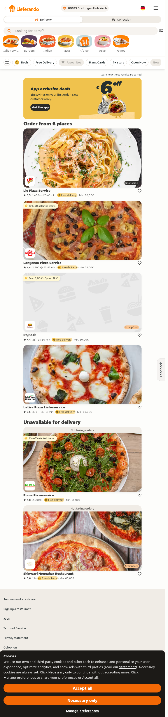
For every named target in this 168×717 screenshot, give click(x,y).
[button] (21, 8)
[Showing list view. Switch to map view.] (160, 31)
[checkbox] (11, 44)
